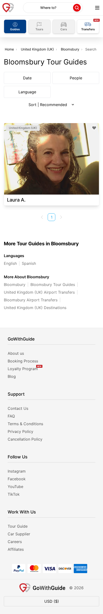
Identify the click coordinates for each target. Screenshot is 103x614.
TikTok (14, 494)
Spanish (29, 263)
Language (27, 91)
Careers (15, 541)
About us (16, 353)
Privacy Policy (20, 431)
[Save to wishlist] (94, 128)
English (10, 263)
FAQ (11, 416)
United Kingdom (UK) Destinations (35, 307)
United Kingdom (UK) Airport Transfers (39, 292)
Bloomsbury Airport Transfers (30, 300)
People (76, 78)
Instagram (17, 471)
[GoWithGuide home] (8, 7)
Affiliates (16, 549)
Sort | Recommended (48, 104)
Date (27, 78)
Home (9, 49)
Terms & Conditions (25, 423)
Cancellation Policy (25, 439)
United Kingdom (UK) (37, 49)
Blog (12, 376)
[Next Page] (61, 217)
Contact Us (18, 408)
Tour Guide (18, 526)
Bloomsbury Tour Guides (52, 284)
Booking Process (23, 361)
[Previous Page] (42, 217)
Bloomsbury (70, 49)
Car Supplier (19, 534)
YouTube (15, 486)
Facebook (17, 478)
